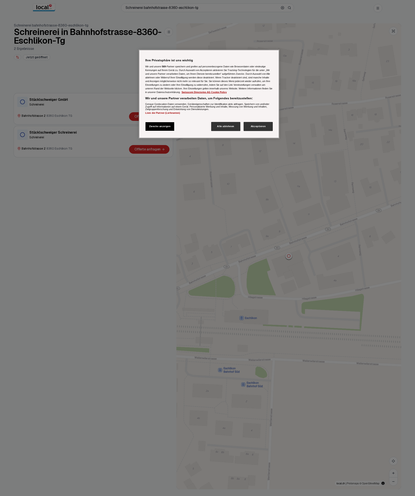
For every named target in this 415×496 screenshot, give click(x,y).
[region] (209, 94)
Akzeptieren (258, 126)
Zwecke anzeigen (160, 126)
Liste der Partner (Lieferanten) (162, 112)
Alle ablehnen (225, 126)
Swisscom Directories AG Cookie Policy (204, 92)
